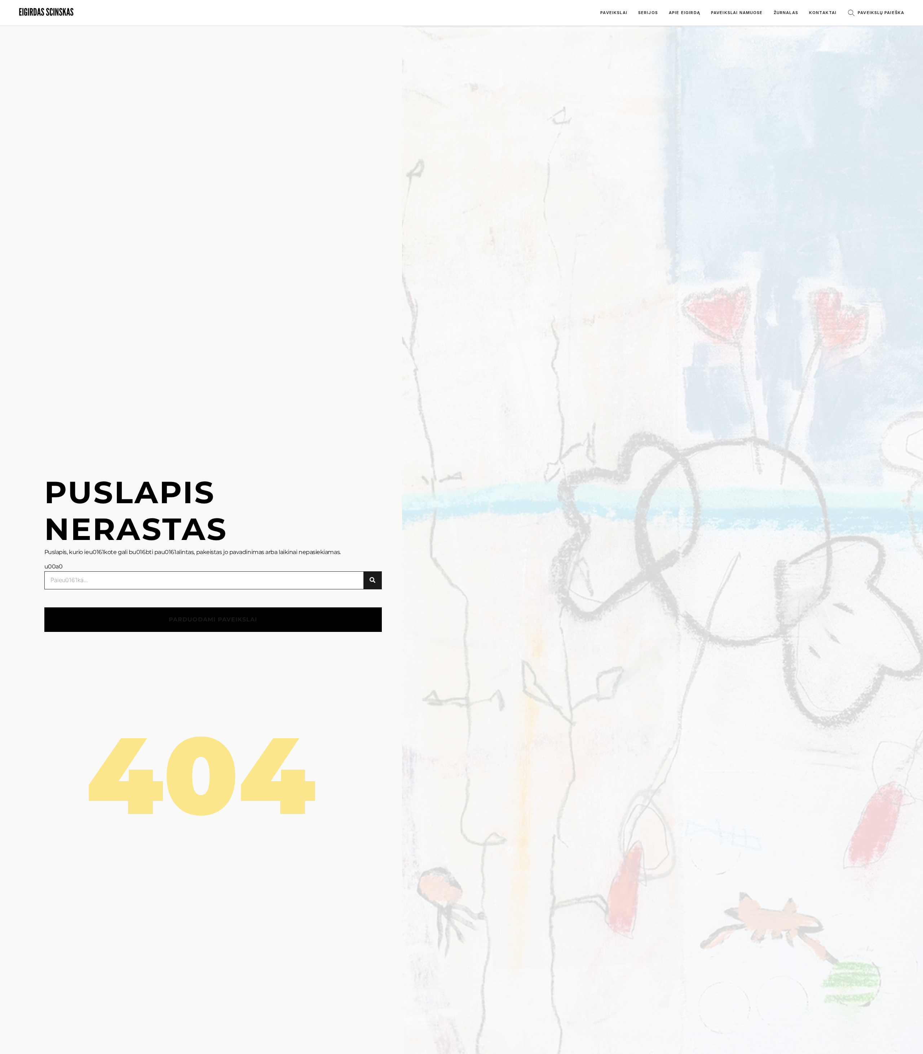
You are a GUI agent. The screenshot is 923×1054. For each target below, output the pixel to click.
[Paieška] (372, 580)
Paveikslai (613, 12)
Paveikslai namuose (737, 12)
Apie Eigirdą (684, 12)
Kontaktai (822, 12)
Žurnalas (786, 12)
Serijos (648, 12)
